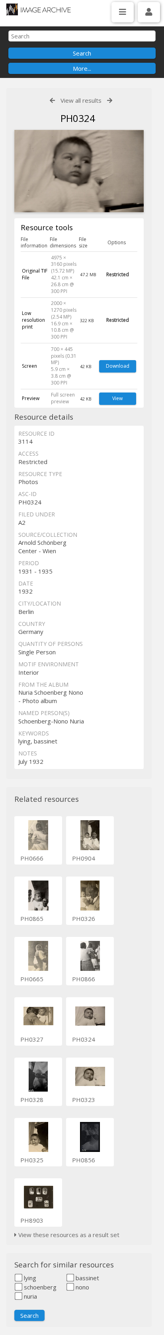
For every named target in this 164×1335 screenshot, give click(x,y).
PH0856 (83, 1160)
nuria (29, 1296)
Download (117, 366)
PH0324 (83, 1039)
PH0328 (31, 1100)
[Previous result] (52, 101)
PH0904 (83, 858)
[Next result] (109, 101)
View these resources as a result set (68, 1235)
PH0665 (31, 979)
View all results (81, 100)
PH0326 (83, 919)
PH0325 (31, 1160)
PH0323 (83, 1100)
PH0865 (31, 919)
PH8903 (31, 1220)
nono (81, 1287)
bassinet (86, 1278)
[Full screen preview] (79, 172)
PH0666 (31, 858)
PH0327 (31, 1039)
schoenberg (39, 1287)
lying (29, 1278)
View (117, 398)
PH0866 (83, 979)
